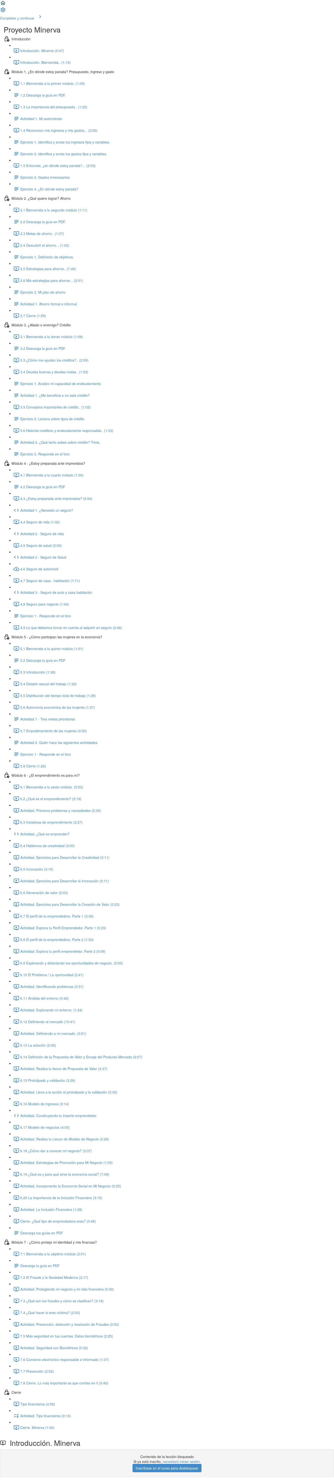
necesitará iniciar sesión (181, 1461)
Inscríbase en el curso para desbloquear (167, 1468)
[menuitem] (3, 11)
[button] (3, 4)
